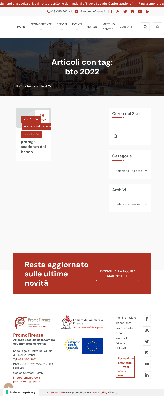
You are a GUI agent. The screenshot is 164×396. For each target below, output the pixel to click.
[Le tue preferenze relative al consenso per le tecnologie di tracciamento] (21, 392)
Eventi (77, 24)
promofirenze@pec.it (26, 381)
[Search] (115, 136)
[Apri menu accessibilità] (8, 387)
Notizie (92, 26)
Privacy (120, 343)
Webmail (121, 338)
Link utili (121, 348)
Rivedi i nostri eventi (124, 330)
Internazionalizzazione (37, 126)
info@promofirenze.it (26, 377)
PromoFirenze (41, 24)
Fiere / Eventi (31, 119)
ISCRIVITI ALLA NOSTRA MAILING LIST (117, 273)
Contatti (126, 26)
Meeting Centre (109, 26)
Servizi (62, 24)
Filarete (112, 392)
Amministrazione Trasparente (125, 320)
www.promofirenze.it (78, 392)
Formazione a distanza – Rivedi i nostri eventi (126, 367)
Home (21, 26)
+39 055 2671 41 (28, 359)
